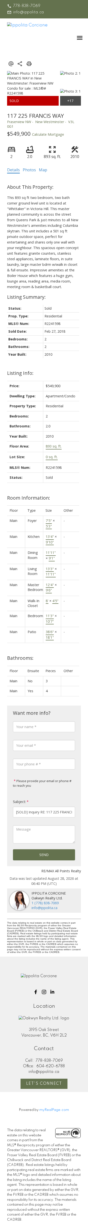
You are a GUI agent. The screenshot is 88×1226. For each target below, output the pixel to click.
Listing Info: (20, 373)
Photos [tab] (29, 170)
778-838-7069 (26, 6)
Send (44, 854)
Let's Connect (44, 1084)
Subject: (19, 801)
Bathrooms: (20, 658)
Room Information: (28, 498)
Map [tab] (43, 170)
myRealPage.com (54, 1110)
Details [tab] (13, 170)
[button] (23, 6)
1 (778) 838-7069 (45, 903)
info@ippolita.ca (28, 12)
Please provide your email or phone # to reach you (42, 783)
